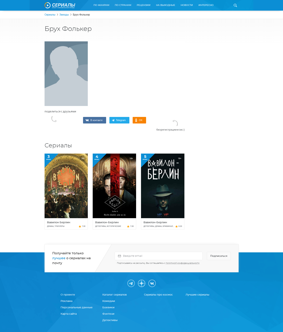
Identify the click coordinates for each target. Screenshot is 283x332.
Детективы (110, 320)
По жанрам (101, 5)
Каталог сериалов (114, 294)
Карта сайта (69, 314)
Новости (187, 5)
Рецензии (144, 5)
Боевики (108, 307)
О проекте (68, 294)
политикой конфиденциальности (182, 263)
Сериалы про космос (158, 294)
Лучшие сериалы (197, 294)
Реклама (66, 301)
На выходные (165, 5)
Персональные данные (77, 307)
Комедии (108, 301)
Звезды (64, 14)
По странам (123, 5)
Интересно (206, 5)
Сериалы (50, 14)
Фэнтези (108, 314)
